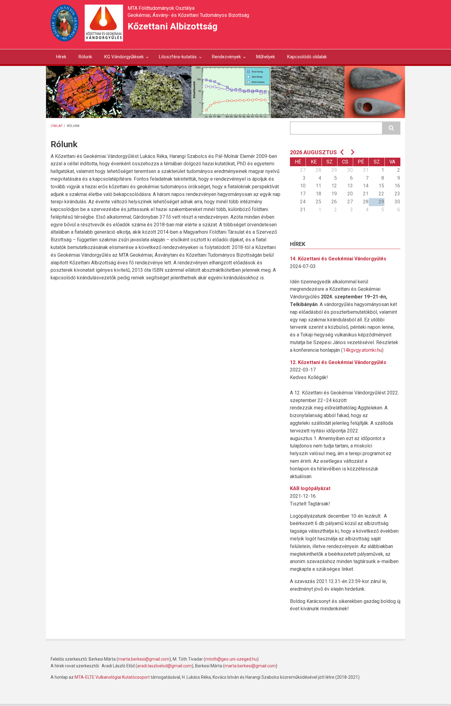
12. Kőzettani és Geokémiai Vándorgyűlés (338, 362)
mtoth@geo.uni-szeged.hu (231, 659)
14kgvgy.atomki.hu (362, 350)
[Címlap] (104, 22)
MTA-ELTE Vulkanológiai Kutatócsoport (112, 677)
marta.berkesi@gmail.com (143, 659)
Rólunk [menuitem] (85, 56)
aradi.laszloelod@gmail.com (164, 665)
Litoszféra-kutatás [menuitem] (175, 59)
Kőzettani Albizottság (173, 26)
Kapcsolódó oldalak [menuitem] (307, 56)
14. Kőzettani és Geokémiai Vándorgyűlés (338, 259)
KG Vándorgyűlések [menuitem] (121, 59)
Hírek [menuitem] (61, 56)
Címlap (56, 126)
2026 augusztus (313, 152)
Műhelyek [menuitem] (265, 56)
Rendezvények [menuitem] (223, 59)
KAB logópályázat (310, 488)
